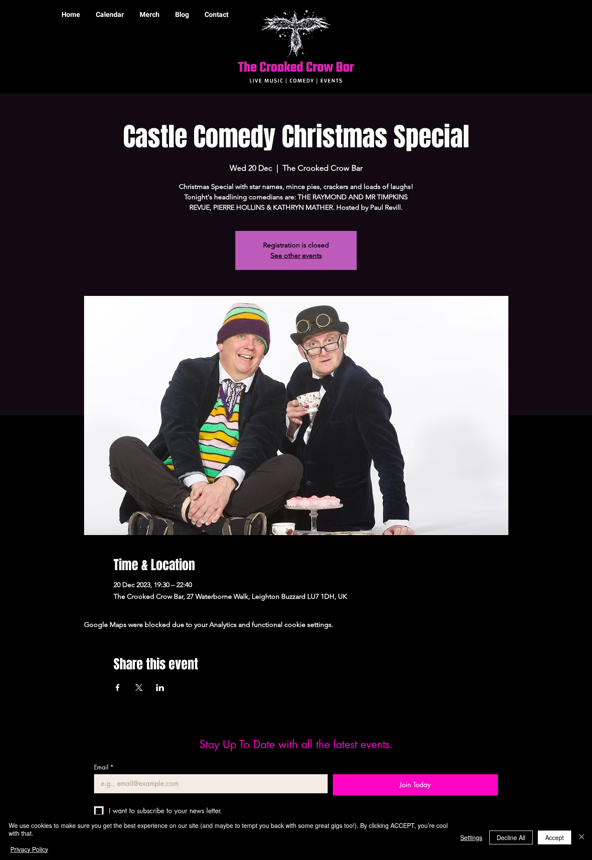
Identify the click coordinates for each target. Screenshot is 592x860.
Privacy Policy (29, 849)
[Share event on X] (139, 687)
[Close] (581, 837)
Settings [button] (471, 837)
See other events (296, 255)
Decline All (511, 837)
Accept (554, 837)
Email (104, 767)
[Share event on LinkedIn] (160, 687)
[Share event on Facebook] (118, 687)
